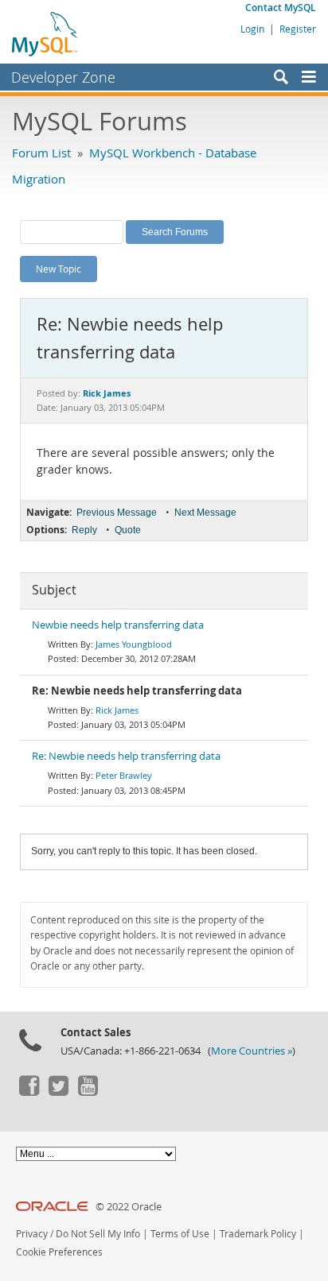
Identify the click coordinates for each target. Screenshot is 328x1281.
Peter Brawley (124, 775)
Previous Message (116, 512)
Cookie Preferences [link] (59, 1252)
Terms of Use (179, 1234)
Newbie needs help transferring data (118, 625)
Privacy (32, 1234)
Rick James (117, 710)
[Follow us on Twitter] (58, 1091)
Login (252, 28)
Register (297, 28)
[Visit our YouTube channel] (87, 1091)
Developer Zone (63, 77)
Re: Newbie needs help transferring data (126, 756)
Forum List (41, 153)
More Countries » (251, 1051)
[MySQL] (45, 33)
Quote (128, 530)
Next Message (205, 512)
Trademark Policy (258, 1234)
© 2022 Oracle (129, 1206)
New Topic (58, 268)
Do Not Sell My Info (98, 1234)
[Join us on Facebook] (28, 1091)
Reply (84, 530)
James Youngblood (134, 644)
